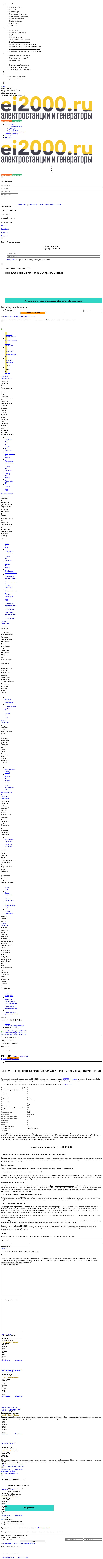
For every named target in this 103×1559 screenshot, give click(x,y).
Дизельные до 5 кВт (8, 1471)
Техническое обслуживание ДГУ (10, 905)
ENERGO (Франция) (70, 1079)
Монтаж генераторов (9, 899)
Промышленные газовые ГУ (19, 58)
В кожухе (12, 9)
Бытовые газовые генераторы (19, 56)
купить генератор (4, 924)
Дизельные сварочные (17, 79)
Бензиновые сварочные (17, 76)
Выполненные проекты (17, 132)
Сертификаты (13, 130)
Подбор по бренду (15, 21)
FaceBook (5, 229)
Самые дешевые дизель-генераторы (11, 1013)
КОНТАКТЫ (10, 83)
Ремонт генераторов (9, 912)
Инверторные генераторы (18, 32)
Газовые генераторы (12, 53)
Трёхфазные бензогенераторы (19, 39)
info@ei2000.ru (10, 93)
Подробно (18, 1360)
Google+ (4, 236)
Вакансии (12, 128)
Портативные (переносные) (18, 16)
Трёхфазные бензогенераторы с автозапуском (24, 49)
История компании (15, 126)
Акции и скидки (4, 917)
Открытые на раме (15, 7)
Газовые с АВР (14, 60)
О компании (9, 124)
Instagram (4, 232)
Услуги (3, 850)
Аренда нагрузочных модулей (19, 69)
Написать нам (17, 121)
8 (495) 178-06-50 (7, 88)
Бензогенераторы (11, 28)
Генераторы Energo (10, 1473)
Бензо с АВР (13, 30)
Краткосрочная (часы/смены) (19, 65)
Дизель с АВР (14, 25)
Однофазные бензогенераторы (19, 42)
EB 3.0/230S (68, 1084)
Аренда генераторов (12, 63)
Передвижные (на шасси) (18, 14)
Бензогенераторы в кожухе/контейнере (22, 44)
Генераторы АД (14, 23)
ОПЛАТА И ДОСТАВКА (14, 81)
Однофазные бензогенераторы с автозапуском (25, 51)
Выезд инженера (8, 894)
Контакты (8, 137)
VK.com (4, 225)
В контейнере (14, 12)
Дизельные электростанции (15, 5)
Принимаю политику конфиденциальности (45, 204)
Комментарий (6, 1246)
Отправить (22, 204)
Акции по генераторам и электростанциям (11, 1001)
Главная (7, 1024)
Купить (16, 1056)
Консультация (23, 1056)
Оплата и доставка (11, 134)
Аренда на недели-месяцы (18, 67)
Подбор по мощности (16, 19)
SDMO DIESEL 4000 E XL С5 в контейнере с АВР (11, 1371)
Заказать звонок (6, 121)
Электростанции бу (12, 72)
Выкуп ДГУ (7, 888)
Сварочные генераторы (13, 74)
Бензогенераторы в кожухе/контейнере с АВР (25, 46)
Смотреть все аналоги (8, 1410)
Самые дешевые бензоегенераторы (11, 1007)
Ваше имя (5, 1240)
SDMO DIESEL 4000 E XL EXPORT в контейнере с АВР (11, 1408)
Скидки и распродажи (9, 995)
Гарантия (8, 135)
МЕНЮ (52, 169)
